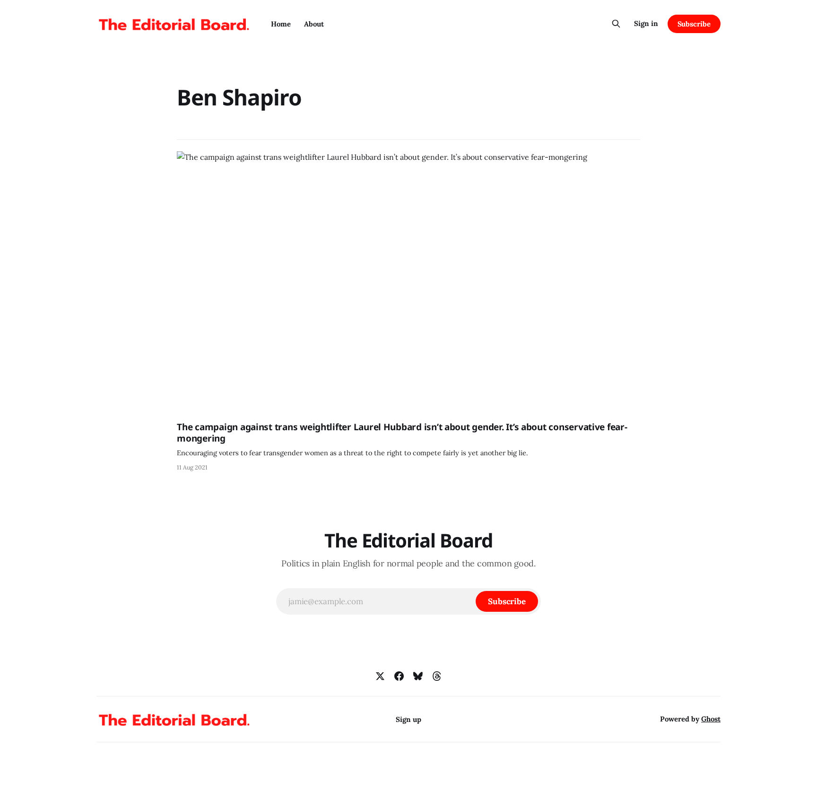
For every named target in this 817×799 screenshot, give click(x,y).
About (314, 23)
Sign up (408, 719)
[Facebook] (399, 676)
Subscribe (694, 23)
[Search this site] (616, 23)
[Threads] (437, 676)
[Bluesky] (418, 676)
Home (281, 23)
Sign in (646, 23)
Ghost (711, 718)
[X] (380, 676)
